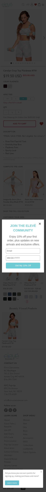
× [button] (41, 471)
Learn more (12, 483)
